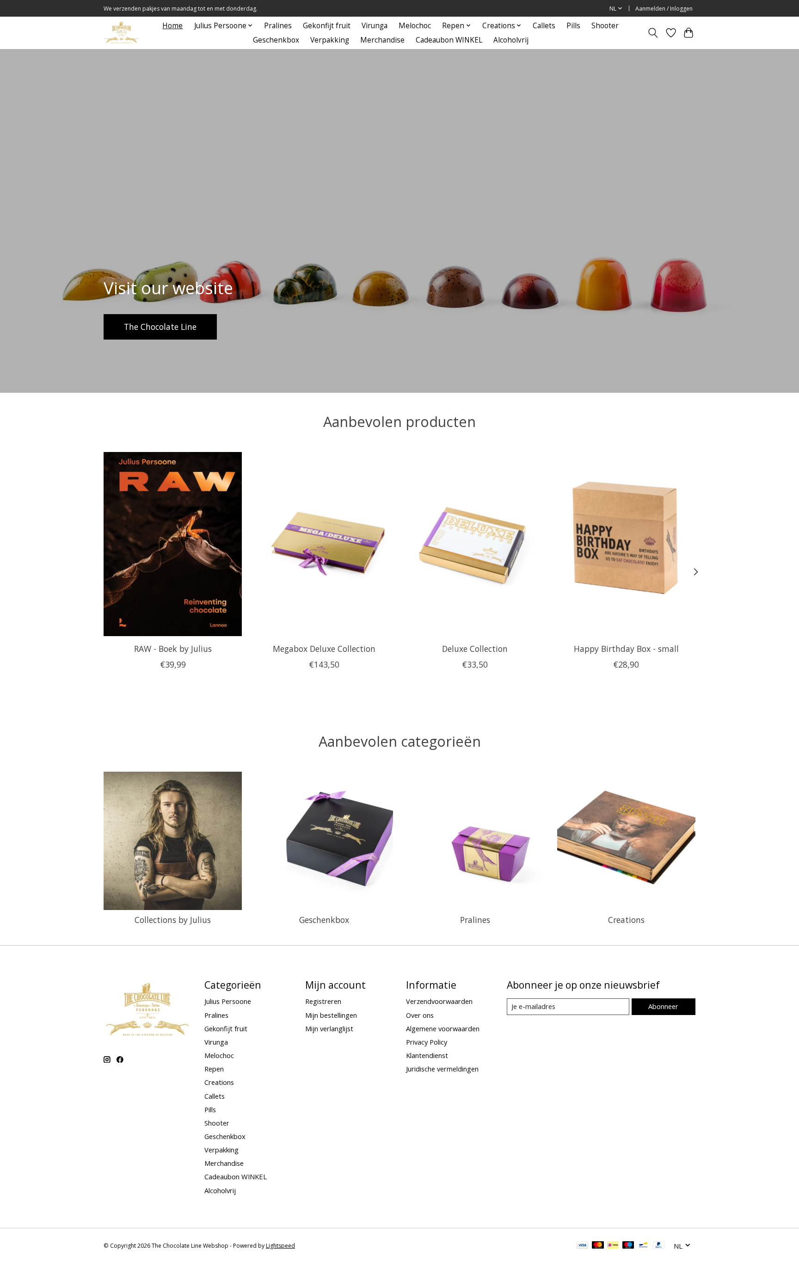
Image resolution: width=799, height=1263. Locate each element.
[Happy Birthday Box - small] (626, 544)
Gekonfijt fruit (326, 26)
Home (172, 26)
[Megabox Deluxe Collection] (324, 544)
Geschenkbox (276, 40)
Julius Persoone (227, 1001)
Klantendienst (427, 1055)
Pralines (278, 26)
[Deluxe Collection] (475, 544)
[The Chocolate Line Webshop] (122, 32)
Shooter (605, 26)
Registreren (323, 1001)
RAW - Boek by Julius (173, 648)
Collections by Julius (173, 919)
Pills (573, 26)
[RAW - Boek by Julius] (173, 544)
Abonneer (663, 1006)
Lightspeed (280, 1246)
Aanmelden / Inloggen (664, 8)
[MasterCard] (598, 1246)
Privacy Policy (426, 1041)
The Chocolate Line (160, 326)
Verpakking (329, 40)
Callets (544, 26)
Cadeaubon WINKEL (449, 40)
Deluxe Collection (475, 648)
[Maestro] (628, 1246)
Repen (214, 1068)
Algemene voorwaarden (442, 1028)
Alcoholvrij (511, 40)
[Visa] (583, 1246)
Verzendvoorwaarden (439, 1001)
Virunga (374, 26)
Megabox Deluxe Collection (324, 648)
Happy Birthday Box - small (626, 648)
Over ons (420, 1015)
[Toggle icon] (653, 33)
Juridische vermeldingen (442, 1068)
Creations (626, 919)
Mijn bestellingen (331, 1015)
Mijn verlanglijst (329, 1028)
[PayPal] (659, 1246)
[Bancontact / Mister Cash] (643, 1246)
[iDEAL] (613, 1246)
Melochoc (415, 26)
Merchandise (382, 40)
